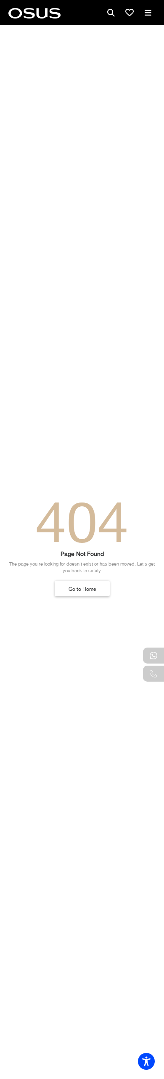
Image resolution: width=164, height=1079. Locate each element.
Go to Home (82, 588)
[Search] (111, 12)
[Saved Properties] (129, 12)
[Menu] (148, 12)
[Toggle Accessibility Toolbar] (146, 1061)
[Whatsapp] (153, 656)
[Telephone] (153, 674)
